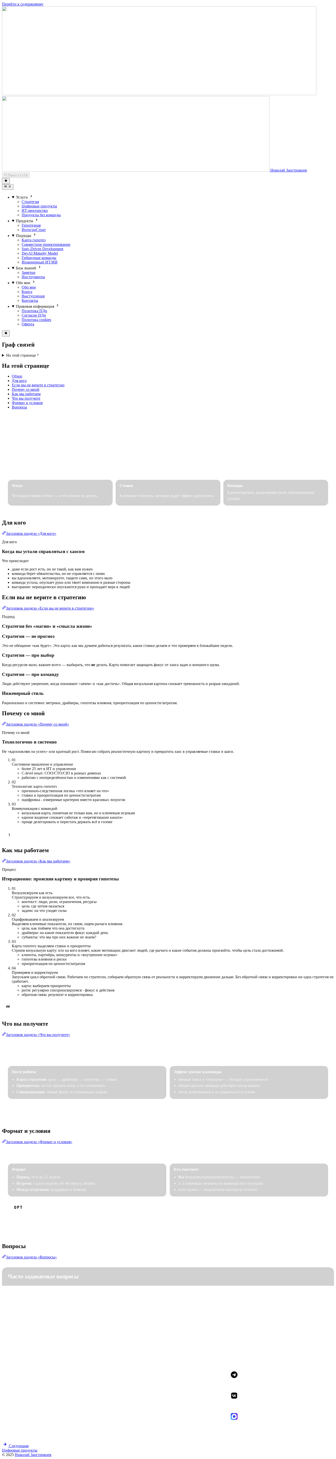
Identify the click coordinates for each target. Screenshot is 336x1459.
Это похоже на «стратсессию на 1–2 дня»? (54, 1310)
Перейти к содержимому (23, 4)
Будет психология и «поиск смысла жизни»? (57, 1326)
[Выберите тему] (6, 181)
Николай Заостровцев (33, 1455)
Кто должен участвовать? (38, 1342)
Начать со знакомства (31, 1225)
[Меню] (8, 187)
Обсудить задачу (26, 470)
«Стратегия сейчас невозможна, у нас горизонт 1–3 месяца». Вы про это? (86, 1293)
